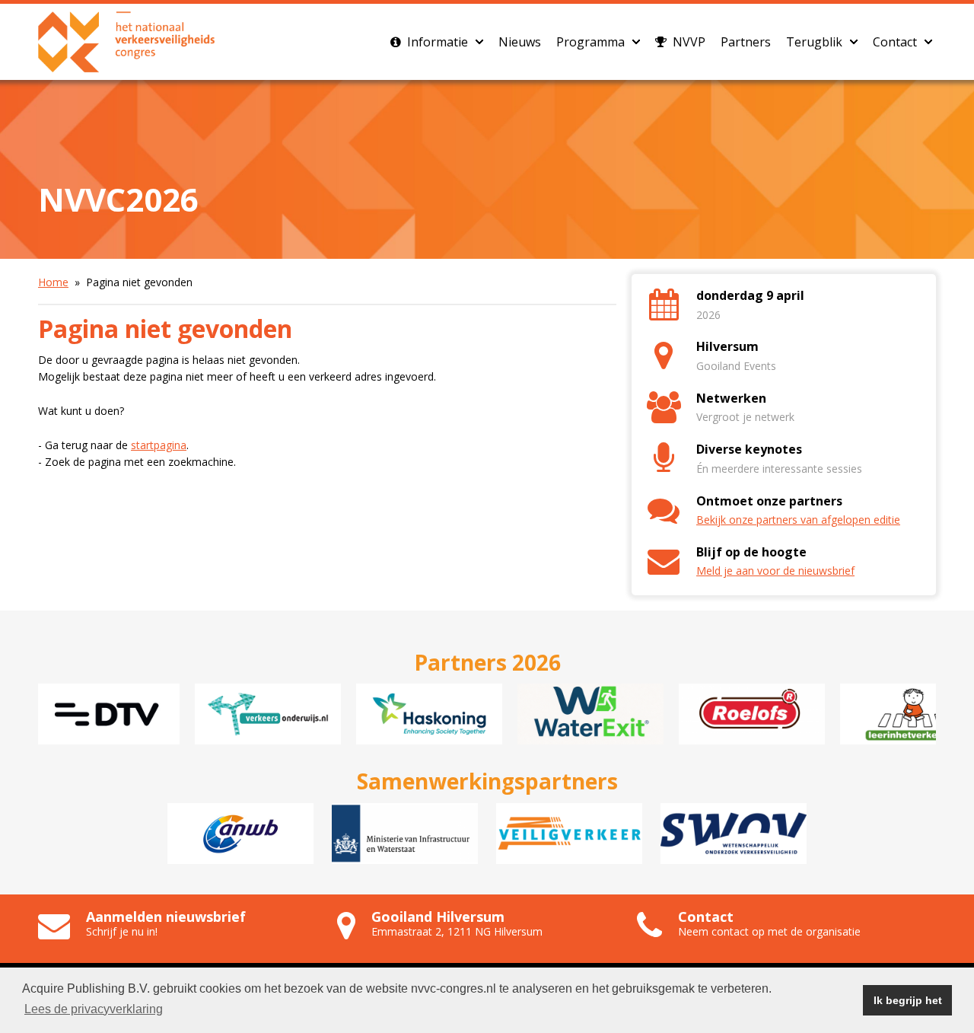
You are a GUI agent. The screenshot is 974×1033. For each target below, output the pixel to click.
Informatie (436, 41)
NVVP (687, 41)
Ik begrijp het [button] (908, 1000)
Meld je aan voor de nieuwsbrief (775, 570)
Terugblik (814, 41)
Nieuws (519, 41)
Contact (895, 41)
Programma (590, 41)
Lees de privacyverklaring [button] (93, 1009)
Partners (746, 41)
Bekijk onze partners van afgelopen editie (798, 519)
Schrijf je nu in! (122, 931)
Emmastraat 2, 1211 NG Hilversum (457, 931)
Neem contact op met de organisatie (769, 931)
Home (53, 282)
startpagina (158, 445)
